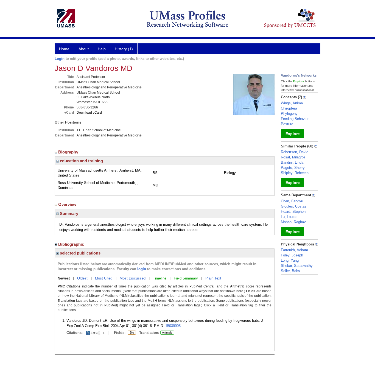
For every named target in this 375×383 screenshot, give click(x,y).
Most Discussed (132, 278)
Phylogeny (289, 113)
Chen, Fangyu (292, 201)
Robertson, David (294, 152)
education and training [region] (81, 160)
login (141, 269)
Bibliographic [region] (71, 244)
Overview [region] (67, 204)
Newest (64, 278)
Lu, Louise (289, 217)
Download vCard (89, 112)
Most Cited (103, 278)
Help (102, 49)
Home (64, 49)
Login (60, 59)
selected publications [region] (79, 253)
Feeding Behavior (295, 119)
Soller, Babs (290, 271)
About (84, 49)
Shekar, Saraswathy (297, 266)
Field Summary (186, 278)
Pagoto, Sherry (293, 168)
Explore (293, 134)
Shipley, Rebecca (295, 173)
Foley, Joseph (292, 255)
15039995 (173, 326)
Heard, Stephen (293, 211)
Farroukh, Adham (294, 250)
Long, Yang (290, 260)
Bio (131, 333)
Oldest (82, 278)
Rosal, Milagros (293, 157)
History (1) (124, 49)
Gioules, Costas (293, 206)
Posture (287, 124)
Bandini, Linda (292, 162)
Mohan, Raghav (293, 222)
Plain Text (213, 278)
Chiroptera (289, 108)
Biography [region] (68, 152)
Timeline (159, 278)
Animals (167, 332)
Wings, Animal (292, 103)
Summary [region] (68, 213)
